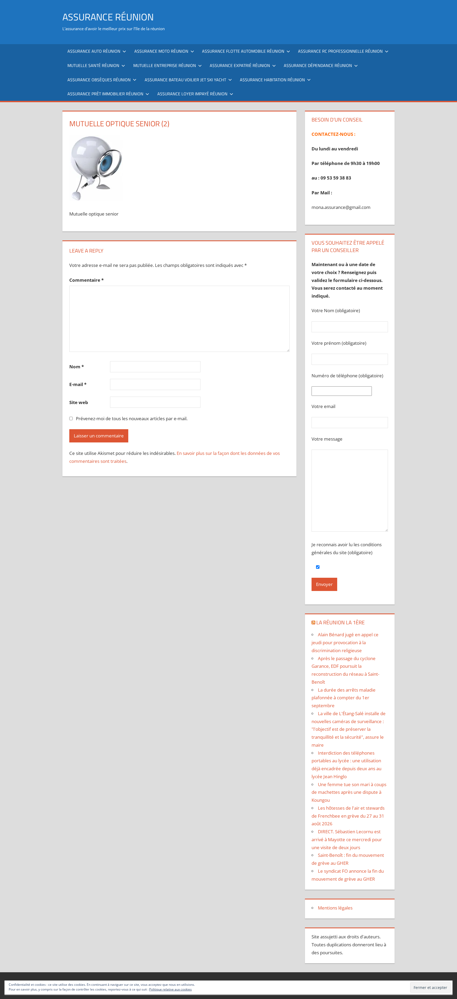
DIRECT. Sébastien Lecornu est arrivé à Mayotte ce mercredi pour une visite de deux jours (347, 839)
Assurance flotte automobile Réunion (243, 51)
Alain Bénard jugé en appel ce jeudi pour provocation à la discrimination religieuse (345, 642)
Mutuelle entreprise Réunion (164, 65)
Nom (76, 367)
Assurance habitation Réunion (272, 80)
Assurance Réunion (108, 17)
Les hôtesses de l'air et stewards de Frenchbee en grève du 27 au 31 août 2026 (348, 816)
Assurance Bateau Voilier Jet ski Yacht (185, 80)
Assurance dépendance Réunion (318, 65)
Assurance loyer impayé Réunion (192, 94)
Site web (78, 402)
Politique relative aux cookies (170, 989)
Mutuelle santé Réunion (93, 65)
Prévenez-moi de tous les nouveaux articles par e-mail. (132, 418)
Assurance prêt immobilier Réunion (105, 94)
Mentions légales (335, 908)
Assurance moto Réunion (161, 51)
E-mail (77, 384)
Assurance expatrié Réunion (240, 65)
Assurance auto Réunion (93, 51)
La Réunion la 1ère (340, 622)
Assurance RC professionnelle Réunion (340, 51)
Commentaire (86, 280)
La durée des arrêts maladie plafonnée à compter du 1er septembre (344, 698)
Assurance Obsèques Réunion (99, 80)
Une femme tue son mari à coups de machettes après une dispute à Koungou (349, 792)
